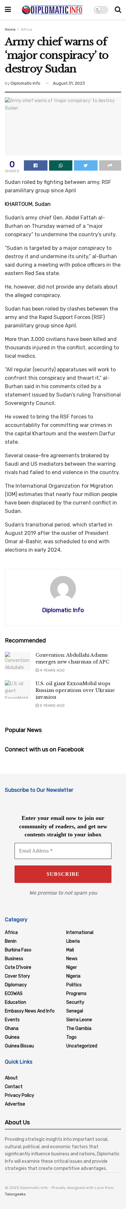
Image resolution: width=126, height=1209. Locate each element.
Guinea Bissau (19, 1046)
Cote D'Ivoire (18, 967)
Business (14, 958)
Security (75, 1002)
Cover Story (17, 976)
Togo (71, 1037)
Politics (74, 985)
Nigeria (73, 976)
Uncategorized (81, 1046)
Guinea (12, 1037)
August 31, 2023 (69, 83)
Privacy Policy (19, 1095)
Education (15, 1002)
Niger (71, 967)
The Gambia (78, 1028)
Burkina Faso (18, 950)
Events (12, 1020)
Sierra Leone (79, 1020)
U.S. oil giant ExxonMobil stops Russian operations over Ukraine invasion (75, 690)
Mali (70, 950)
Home (10, 29)
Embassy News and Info (30, 1011)
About (11, 1078)
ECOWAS (14, 993)
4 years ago (52, 670)
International (79, 932)
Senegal (74, 1011)
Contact (14, 1086)
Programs (76, 993)
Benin (10, 941)
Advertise (15, 1104)
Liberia (73, 941)
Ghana (11, 1028)
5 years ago (52, 705)
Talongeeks (15, 1194)
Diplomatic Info (25, 83)
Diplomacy (16, 985)
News (72, 958)
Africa (26, 29)
